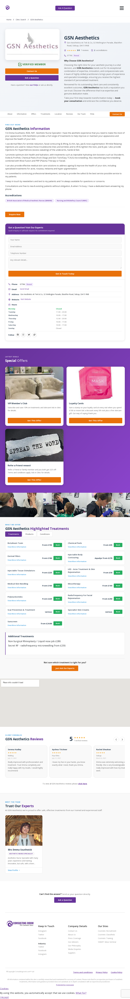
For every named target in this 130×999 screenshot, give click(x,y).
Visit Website (26, 299)
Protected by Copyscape (65, 985)
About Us (72, 935)
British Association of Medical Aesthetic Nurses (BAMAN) (29, 200)
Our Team (81, 114)
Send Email (24, 289)
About (9, 114)
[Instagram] (23, 335)
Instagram (42, 931)
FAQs (92, 114)
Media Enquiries (74, 949)
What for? (81, 992)
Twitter (41, 935)
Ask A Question (65, 8)
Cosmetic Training (105, 938)
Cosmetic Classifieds (106, 935)
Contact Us (32, 71)
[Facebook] (17, 335)
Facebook (42, 938)
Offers (33, 114)
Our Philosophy (74, 946)
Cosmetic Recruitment (107, 931)
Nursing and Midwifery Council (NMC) (72, 200)
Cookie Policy (116, 972)
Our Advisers (73, 942)
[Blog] (34, 335)
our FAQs (34, 85)
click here (82, 783)
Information (22, 114)
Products (29, 534)
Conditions (45, 534)
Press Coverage (74, 938)
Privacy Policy (102, 972)
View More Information (17, 547)
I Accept (4, 997)
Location (58, 114)
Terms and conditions (83, 972)
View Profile (13, 870)
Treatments (45, 114)
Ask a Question (32, 78)
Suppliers (71, 953)
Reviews (69, 114)
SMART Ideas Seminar (107, 942)
